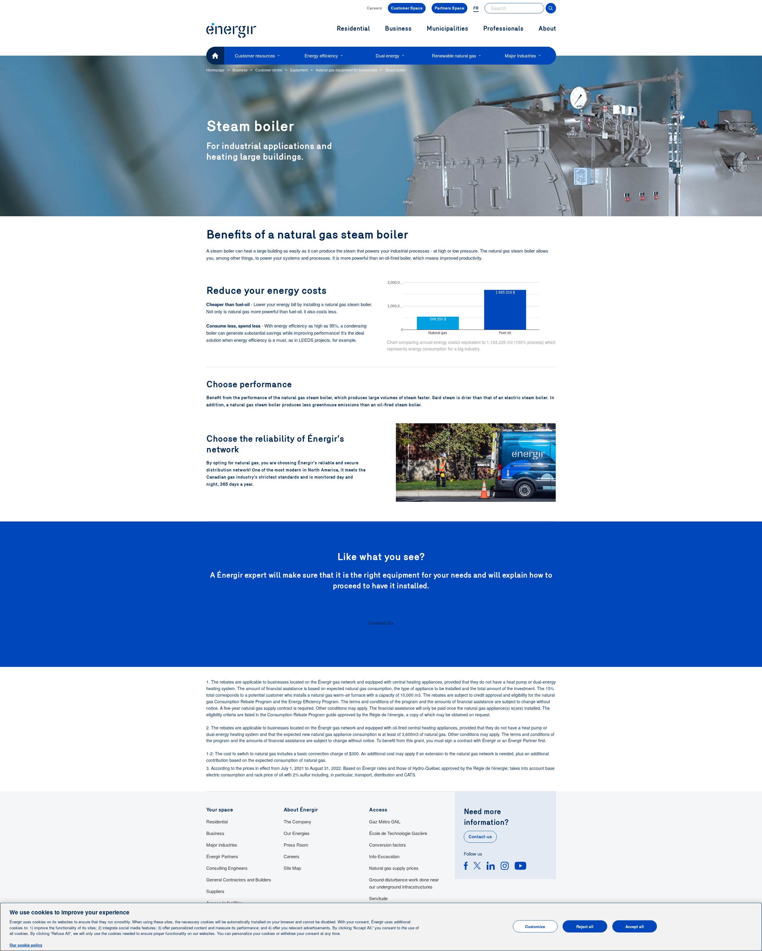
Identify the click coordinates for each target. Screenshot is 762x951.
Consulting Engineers (227, 868)
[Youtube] (520, 867)
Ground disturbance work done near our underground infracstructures (404, 883)
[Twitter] (477, 866)
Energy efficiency (321, 55)
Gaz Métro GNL (384, 821)
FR (476, 8)
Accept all (634, 926)
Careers (374, 8)
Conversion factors (387, 845)
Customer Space (407, 8)
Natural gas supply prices (394, 868)
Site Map (292, 868)
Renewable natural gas (454, 55)
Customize (535, 926)
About (547, 28)
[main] (381, 927)
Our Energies (297, 833)
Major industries (221, 845)
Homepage (215, 70)
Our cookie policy (26, 945)
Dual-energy (387, 55)
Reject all (585, 926)
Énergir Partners (222, 856)
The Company (297, 821)
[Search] (551, 8)
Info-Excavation (384, 856)
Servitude (378, 898)
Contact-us (480, 836)
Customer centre (268, 70)
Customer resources (255, 55)
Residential (217, 821)
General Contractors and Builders (238, 879)
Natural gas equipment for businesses (346, 70)
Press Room (296, 845)
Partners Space (449, 8)
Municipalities (447, 28)
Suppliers (215, 891)
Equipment (299, 70)
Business (239, 70)
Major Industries (520, 55)
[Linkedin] (491, 867)
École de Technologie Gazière (398, 833)
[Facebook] (466, 867)
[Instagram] (505, 867)
